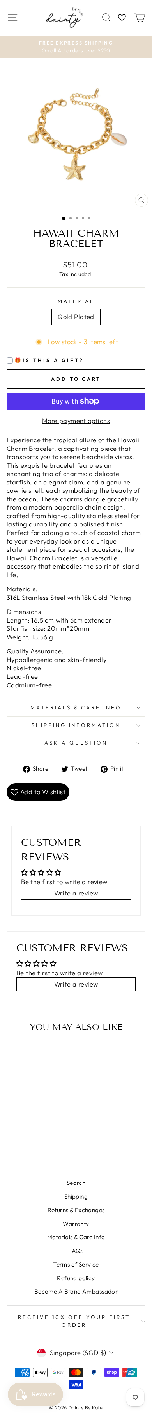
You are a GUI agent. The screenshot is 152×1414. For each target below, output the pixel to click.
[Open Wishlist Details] (122, 18)
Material (76, 301)
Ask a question (76, 742)
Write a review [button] (76, 893)
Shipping (76, 1196)
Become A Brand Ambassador (76, 1291)
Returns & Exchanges (76, 1210)
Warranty (76, 1223)
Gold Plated (76, 316)
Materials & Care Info (76, 1237)
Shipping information (76, 725)
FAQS (76, 1250)
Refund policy (76, 1278)
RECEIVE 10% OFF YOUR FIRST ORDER (74, 1321)
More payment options (76, 420)
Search (76, 1182)
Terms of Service (76, 1264)
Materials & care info (76, 707)
